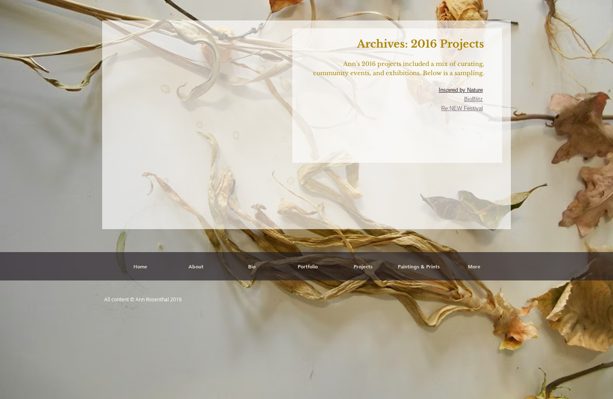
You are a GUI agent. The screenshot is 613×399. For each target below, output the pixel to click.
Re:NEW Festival (462, 108)
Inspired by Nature (461, 90)
